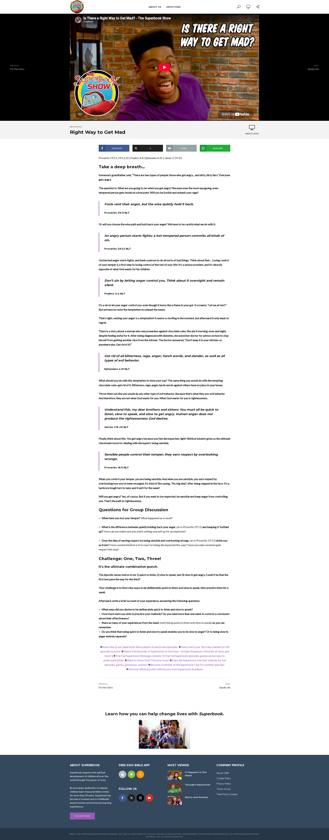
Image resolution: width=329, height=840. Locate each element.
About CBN (222, 772)
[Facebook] (122, 798)
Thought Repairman (197, 784)
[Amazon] (140, 774)
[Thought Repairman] (175, 788)
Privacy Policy (223, 783)
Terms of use (223, 788)
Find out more (82, 816)
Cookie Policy (223, 778)
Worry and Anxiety (196, 797)
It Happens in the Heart (195, 774)
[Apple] (122, 774)
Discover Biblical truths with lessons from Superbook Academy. (166, 669)
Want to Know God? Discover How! (148, 660)
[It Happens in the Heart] (175, 775)
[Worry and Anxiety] (175, 800)
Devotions (173, 6)
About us (155, 6)
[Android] (131, 774)
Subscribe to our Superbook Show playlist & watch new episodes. (140, 646)
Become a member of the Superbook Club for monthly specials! (187, 664)
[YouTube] (149, 798)
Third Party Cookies (227, 794)
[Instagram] (140, 798)
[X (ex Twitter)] (131, 798)
